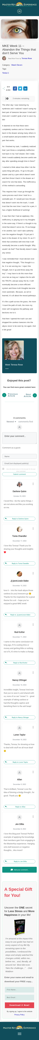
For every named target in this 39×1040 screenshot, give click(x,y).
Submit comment (19, 474)
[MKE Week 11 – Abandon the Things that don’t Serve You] (19, 29)
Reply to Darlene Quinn (20, 519)
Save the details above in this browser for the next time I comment (20, 470)
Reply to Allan (20, 807)
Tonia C (5, 73)
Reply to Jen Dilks (20, 861)
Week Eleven (16, 65)
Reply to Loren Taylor (20, 762)
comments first (25, 421)
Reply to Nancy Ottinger (20, 717)
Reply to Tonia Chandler (20, 563)
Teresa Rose (27, 58)
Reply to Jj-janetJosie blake (20, 615)
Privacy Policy (19, 1015)
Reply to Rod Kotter (20, 663)
